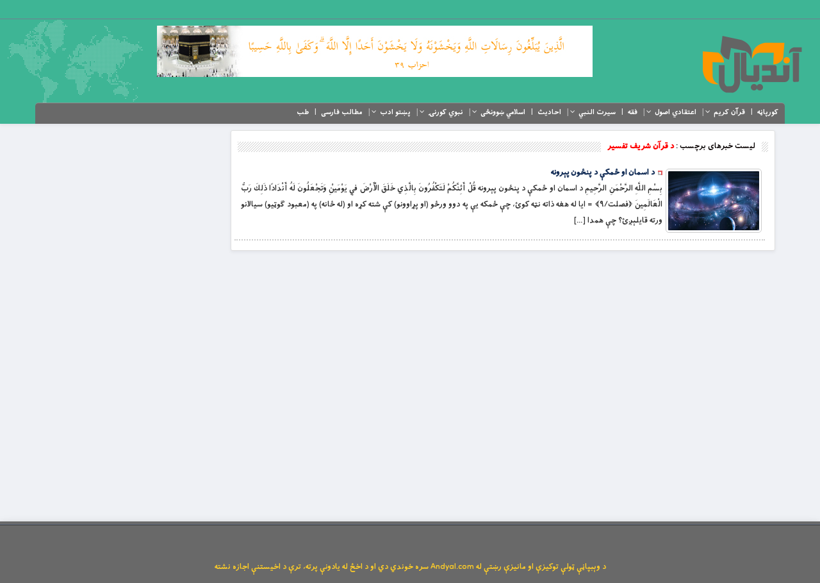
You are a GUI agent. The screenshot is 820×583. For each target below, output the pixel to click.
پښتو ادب (395, 112)
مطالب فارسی (342, 112)
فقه (632, 112)
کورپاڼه (767, 112)
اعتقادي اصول (675, 112)
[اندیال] (752, 64)
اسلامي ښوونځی (502, 112)
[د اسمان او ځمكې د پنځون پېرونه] (713, 200)
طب (303, 112)
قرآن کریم (729, 112)
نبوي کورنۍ (445, 112)
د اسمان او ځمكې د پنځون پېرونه (603, 172)
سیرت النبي (597, 112)
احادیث (549, 112)
